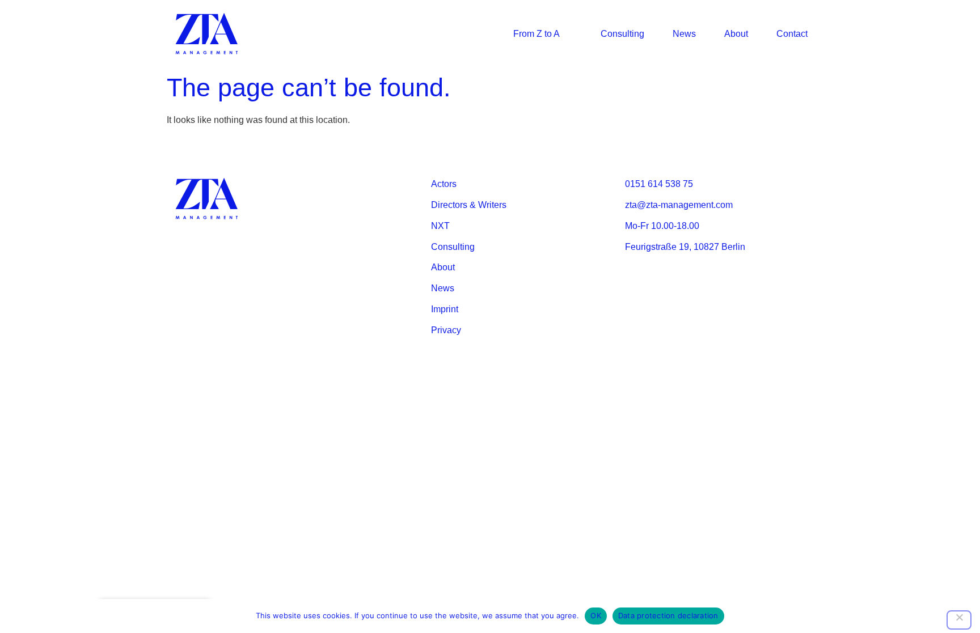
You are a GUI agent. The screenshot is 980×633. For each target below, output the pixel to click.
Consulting (622, 34)
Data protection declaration (668, 615)
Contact (792, 34)
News (684, 34)
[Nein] (959, 620)
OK (595, 615)
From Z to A (536, 34)
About (736, 34)
